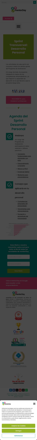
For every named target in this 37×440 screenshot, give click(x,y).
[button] (34, 404)
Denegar (19, 431)
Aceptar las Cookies (18, 426)
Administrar (18, 436)
